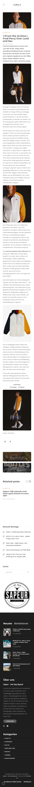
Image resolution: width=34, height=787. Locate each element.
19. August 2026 (16, 646)
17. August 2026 (16, 658)
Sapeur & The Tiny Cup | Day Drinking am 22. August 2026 (16, 555)
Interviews (11, 465)
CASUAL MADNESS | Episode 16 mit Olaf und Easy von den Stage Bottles (16, 469)
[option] (17, 492)
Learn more (10, 721)
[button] (3, 783)
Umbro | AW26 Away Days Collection (18, 532)
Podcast (7, 751)
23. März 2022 (9, 44)
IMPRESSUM (27, 782)
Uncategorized (10, 758)
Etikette (6, 32)
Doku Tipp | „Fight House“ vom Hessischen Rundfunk (16, 544)
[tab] (7, 623)
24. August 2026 (17, 633)
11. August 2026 (16, 668)
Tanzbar (20, 465)
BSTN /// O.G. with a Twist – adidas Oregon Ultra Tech (18, 537)
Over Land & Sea (10, 748)
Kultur (7, 745)
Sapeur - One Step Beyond (10, 776)
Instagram (21, 387)
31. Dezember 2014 (10, 499)
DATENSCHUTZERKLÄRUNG (12, 782)
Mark (4, 44)
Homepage (13, 387)
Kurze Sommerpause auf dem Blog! (18, 550)
